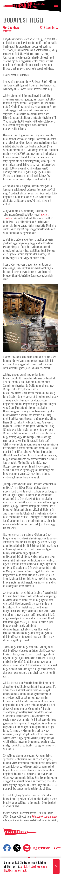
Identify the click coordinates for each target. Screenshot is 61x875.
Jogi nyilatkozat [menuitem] (41, 848)
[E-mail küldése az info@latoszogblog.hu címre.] (27, 848)
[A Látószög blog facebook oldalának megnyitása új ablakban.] (7, 848)
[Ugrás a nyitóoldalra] (16, 5)
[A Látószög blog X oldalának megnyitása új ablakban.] (17, 848)
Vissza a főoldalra (15, 832)
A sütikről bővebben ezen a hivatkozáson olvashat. (25, 868)
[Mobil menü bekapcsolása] (55, 5)
